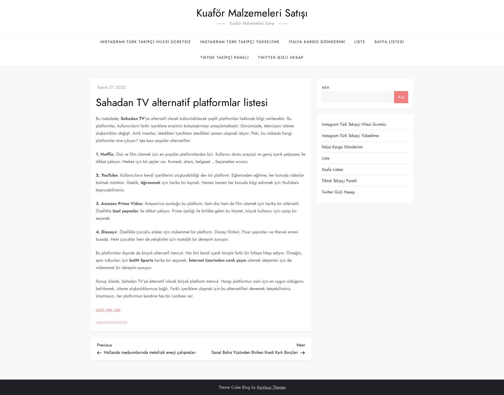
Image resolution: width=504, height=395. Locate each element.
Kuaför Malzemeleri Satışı (252, 12)
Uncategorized (112, 323)
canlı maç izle (108, 310)
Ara (325, 87)
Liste (359, 41)
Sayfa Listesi (389, 41)
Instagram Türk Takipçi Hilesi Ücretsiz (145, 41)
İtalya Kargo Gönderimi (317, 41)
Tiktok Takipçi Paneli (225, 57)
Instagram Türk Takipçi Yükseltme (240, 41)
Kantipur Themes (271, 387)
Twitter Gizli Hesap (281, 57)
